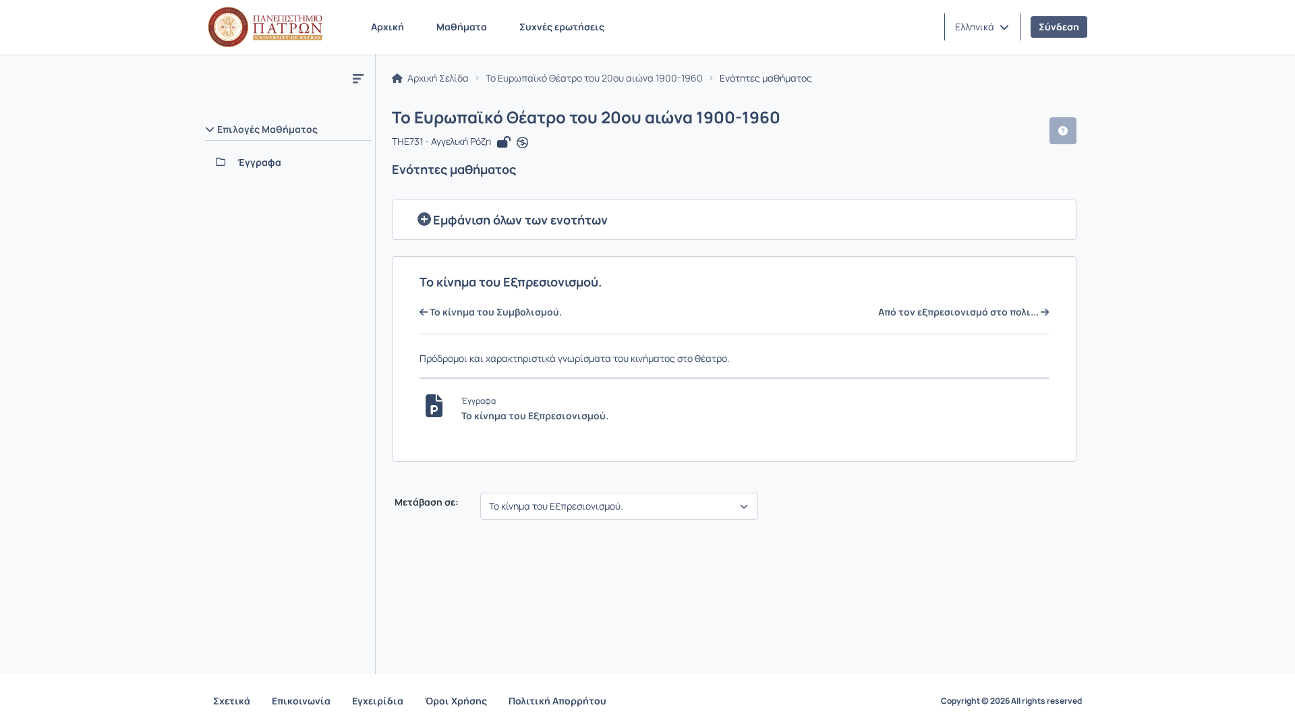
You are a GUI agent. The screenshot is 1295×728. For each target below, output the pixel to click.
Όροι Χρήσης (456, 700)
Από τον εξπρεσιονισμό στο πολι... (959, 312)
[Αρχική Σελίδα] (265, 27)
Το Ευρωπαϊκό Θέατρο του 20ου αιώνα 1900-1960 (594, 78)
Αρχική (387, 26)
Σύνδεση (1059, 26)
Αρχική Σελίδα (437, 78)
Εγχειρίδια (377, 700)
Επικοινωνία (301, 700)
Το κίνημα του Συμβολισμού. (495, 312)
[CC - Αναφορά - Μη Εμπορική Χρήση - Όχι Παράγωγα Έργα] (522, 143)
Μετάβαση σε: (426, 502)
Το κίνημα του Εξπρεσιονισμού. (534, 415)
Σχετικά (231, 700)
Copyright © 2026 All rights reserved (1011, 701)
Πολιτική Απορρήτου (557, 700)
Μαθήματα (461, 26)
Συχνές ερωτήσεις (561, 26)
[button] (982, 27)
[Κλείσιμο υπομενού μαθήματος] (358, 78)
